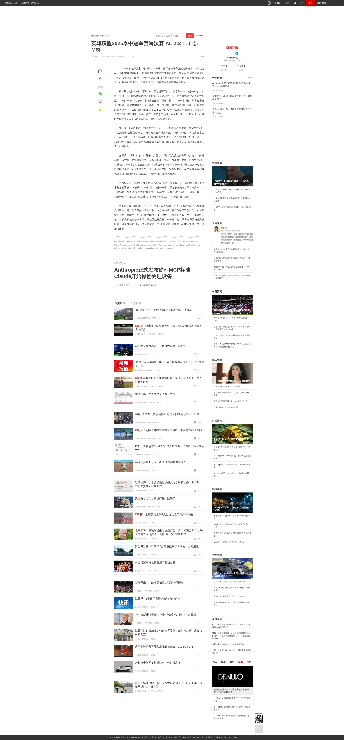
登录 (310, 3)
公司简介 (145, 737)
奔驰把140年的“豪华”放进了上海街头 (229, 596)
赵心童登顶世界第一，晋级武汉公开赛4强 (160, 346)
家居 (215, 662)
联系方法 (153, 737)
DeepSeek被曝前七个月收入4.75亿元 (229, 542)
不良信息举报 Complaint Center (193, 737)
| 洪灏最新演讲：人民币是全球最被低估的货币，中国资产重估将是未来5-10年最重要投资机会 (231, 636)
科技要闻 (217, 489)
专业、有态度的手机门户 (232, 61)
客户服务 (169, 737)
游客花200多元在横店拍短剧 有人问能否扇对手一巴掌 (167, 414)
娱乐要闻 (217, 360)
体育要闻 (217, 291)
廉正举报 (209, 737)
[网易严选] (287, 3)
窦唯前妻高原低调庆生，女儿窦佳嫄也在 (231, 401)
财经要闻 (217, 420)
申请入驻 (199, 36)
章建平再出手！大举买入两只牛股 (155, 394)
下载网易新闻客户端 (148, 285)
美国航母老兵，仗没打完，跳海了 (155, 498)
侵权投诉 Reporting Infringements (226, 737)
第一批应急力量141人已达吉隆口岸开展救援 (166, 514)
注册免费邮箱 (321, 3)
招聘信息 (161, 737)
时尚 (249, 662)
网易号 (102, 36)
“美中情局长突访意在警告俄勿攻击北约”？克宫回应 (165, 614)
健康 (223, 662)
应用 (15, 3)
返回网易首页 (123, 285)
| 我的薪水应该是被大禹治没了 (229, 644)
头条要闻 (217, 223)
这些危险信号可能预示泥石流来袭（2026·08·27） (164, 646)
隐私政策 (177, 737)
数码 (232, 662)
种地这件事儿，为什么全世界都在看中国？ (160, 462)
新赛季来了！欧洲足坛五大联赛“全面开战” (160, 582)
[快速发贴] (100, 71)
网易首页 (8, 3)
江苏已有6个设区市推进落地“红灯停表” (158, 598)
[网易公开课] (278, 3)
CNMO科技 (121, 56)
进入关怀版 (35, 3)
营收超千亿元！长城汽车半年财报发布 (158, 662)
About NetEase (134, 737)
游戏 (240, 662)
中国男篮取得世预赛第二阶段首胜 (155, 562)
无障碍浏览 (25, 3)
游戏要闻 (217, 163)
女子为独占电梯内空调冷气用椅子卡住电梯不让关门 (171, 430)
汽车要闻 (217, 555)
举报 (202, 56)
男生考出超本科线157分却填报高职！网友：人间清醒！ (168, 546)
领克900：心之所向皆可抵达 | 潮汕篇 (229, 581)
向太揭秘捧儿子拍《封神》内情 (227, 386)
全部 (249, 78)
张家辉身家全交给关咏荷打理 (226, 407)
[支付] (295, 3)
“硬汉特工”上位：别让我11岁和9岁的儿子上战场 (163, 309)
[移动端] (269, 3)
